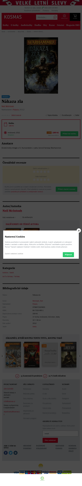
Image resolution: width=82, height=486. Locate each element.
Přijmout (68, 254)
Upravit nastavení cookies (14, 253)
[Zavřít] (79, 230)
